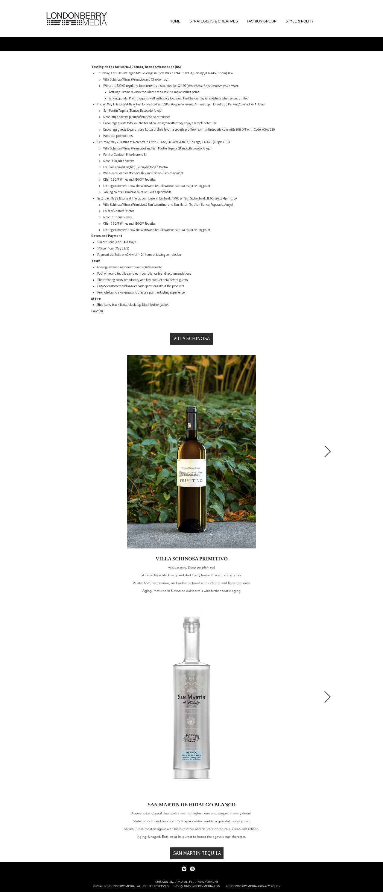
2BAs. (166, 104)
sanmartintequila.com (213, 129)
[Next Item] (327, 451)
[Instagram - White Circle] (192, 869)
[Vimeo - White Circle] (184, 869)
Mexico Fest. (154, 104)
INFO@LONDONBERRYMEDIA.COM (197, 886)
